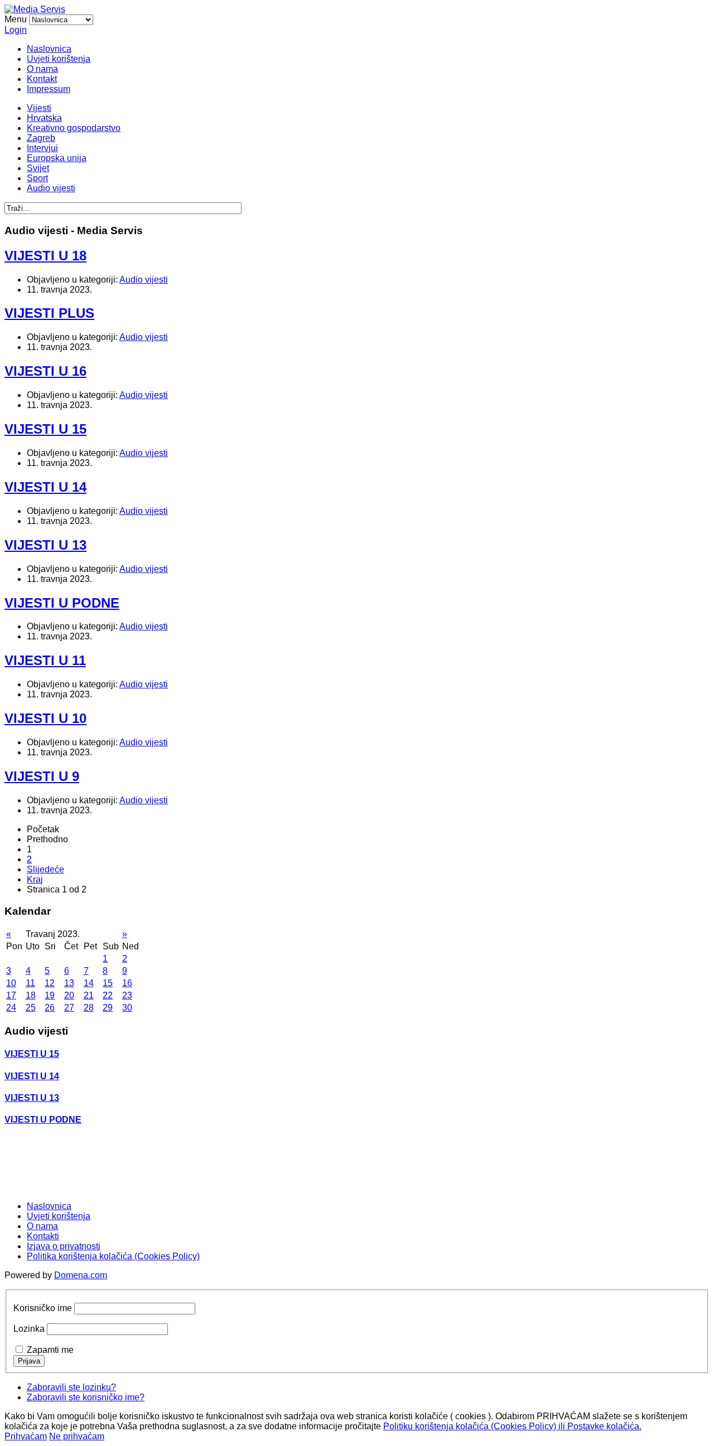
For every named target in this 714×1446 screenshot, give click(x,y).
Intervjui (42, 148)
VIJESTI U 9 (41, 776)
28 (89, 1007)
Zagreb (41, 138)
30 (127, 1007)
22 (108, 995)
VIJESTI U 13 (45, 544)
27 (69, 1007)
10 (11, 983)
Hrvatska (44, 118)
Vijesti (39, 108)
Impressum (48, 89)
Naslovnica (49, 49)
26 (50, 1007)
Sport (37, 178)
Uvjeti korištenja (58, 59)
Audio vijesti (51, 188)
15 (108, 983)
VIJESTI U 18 (45, 255)
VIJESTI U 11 (45, 660)
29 (108, 1007)
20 (69, 995)
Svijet (38, 168)
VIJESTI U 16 (45, 371)
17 (11, 995)
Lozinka (29, 1328)
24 (11, 1007)
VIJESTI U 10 (45, 718)
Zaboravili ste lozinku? (71, 1387)
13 (69, 983)
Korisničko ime (42, 1308)
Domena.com (80, 1275)
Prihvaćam (25, 1436)
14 (89, 983)
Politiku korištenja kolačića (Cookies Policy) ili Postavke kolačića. (512, 1426)
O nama (42, 69)
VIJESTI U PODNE (61, 602)
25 (31, 1007)
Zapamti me (50, 1350)
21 (89, 995)
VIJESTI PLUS (49, 313)
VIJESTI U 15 (45, 428)
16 (127, 983)
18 (31, 995)
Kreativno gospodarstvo (73, 128)
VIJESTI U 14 (45, 486)
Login (15, 30)
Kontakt (42, 79)
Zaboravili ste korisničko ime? (85, 1397)
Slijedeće (45, 869)
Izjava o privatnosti (63, 1246)
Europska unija (56, 158)
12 (50, 983)
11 (30, 983)
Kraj (35, 879)
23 (127, 995)
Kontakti (43, 1236)
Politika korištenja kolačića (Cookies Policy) (113, 1256)
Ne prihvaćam (76, 1436)
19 (50, 995)
